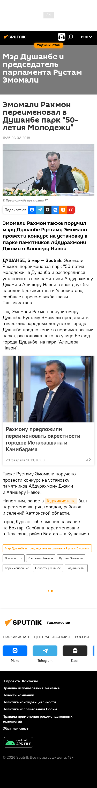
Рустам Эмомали (71, 558)
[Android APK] (18, 743)
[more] (88, 459)
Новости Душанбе (48, 568)
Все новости (13, 558)
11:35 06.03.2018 (16, 138)
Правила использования (23, 688)
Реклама (52, 688)
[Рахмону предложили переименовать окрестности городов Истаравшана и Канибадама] (48, 389)
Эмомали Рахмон (40, 558)
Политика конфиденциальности (29, 702)
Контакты (30, 681)
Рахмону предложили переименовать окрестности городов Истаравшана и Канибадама (43, 439)
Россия (82, 636)
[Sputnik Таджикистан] (15, 39)
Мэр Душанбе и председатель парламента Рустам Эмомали (47, 548)
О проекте (11, 681)
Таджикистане (61, 501)
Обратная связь (15, 728)
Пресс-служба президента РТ (27, 200)
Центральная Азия (52, 636)
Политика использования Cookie (30, 709)
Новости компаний (18, 695)
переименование (17, 568)
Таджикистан (76, 568)
